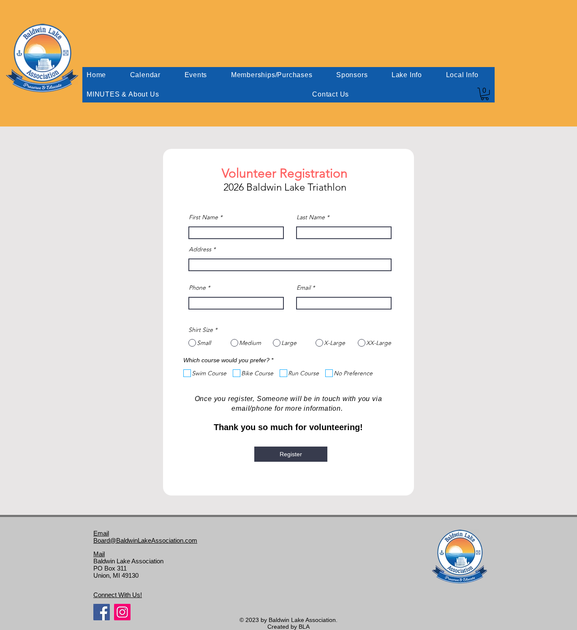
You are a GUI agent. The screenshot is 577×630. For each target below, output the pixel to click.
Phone (197, 288)
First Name (203, 217)
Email (303, 288)
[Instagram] (122, 612)
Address (200, 249)
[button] (484, 94)
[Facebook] (101, 612)
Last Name (311, 217)
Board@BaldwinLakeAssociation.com (145, 540)
